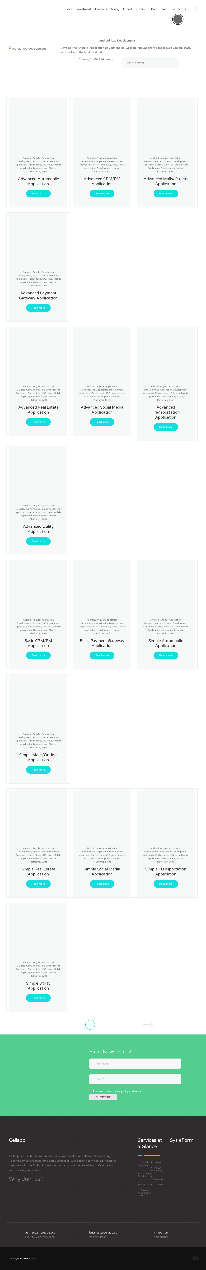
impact (127, 9)
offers (140, 9)
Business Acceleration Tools (144, 1193)
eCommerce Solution (144, 1174)
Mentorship (144, 1184)
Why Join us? (26, 1179)
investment (83, 9)
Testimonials (158, 1179)
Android (27, 158)
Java (50, 164)
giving (115, 9)
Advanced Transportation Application (166, 412)
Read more (38, 193)
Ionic (38, 164)
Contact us (178, 9)
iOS (44, 164)
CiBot (152, 9)
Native (52, 168)
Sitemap (159, 1184)
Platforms (35, 171)
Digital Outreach (143, 1163)
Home (157, 1162)
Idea (69, 9)
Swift (44, 171)
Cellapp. (33, 1258)
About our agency (157, 1169)
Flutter (31, 164)
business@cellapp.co (103, 1232)
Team (163, 9)
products (101, 9)
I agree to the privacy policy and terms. (118, 1091)
